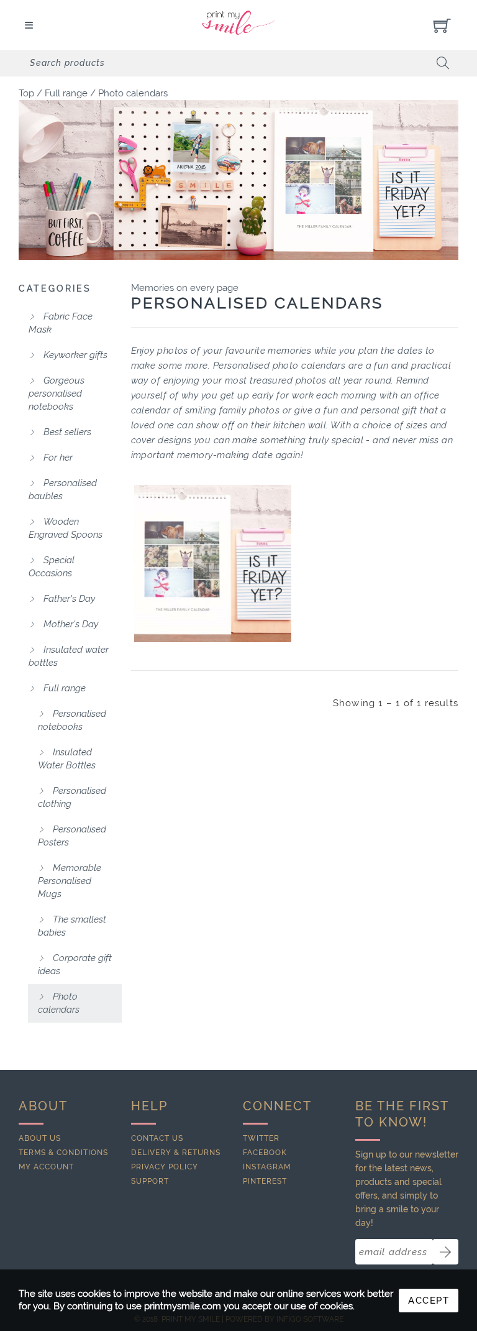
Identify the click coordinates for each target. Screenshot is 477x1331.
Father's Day (68, 598)
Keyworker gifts (74, 355)
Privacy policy (164, 1167)
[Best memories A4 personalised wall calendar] (212, 563)
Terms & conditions (63, 1152)
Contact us (157, 1138)
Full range (66, 93)
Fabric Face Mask (61, 323)
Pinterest (265, 1181)
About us (40, 1138)
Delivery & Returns (175, 1152)
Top (26, 93)
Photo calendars (133, 93)
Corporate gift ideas (75, 964)
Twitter (261, 1138)
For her (57, 457)
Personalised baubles (63, 489)
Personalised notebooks (72, 720)
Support (150, 1181)
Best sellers (66, 432)
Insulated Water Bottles (67, 759)
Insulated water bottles (69, 656)
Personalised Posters (72, 836)
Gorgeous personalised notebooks (56, 393)
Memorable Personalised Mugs (69, 881)
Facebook (265, 1152)
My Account (46, 1167)
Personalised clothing (72, 797)
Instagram (267, 1167)
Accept (428, 1300)
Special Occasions (52, 567)
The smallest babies (72, 926)
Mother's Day (69, 624)
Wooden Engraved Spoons (65, 528)
